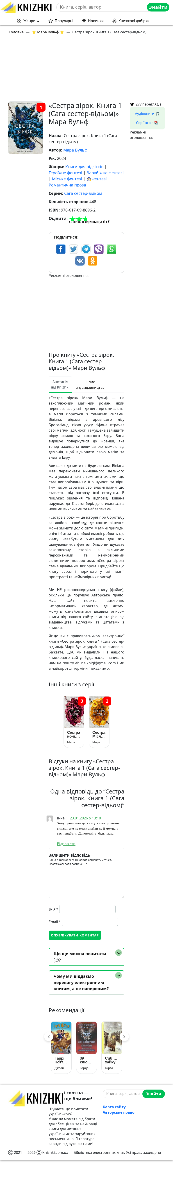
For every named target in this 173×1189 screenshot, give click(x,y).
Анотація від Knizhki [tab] (60, 384)
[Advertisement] (89, 69)
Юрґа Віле (111, 1068)
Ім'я (53, 909)
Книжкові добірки (134, 20)
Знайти (158, 7)
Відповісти (66, 843)
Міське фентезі (67, 179)
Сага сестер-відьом (83, 193)
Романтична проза (67, 185)
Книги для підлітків (84, 166)
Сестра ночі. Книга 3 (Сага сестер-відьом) (74, 734)
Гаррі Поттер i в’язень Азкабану (61, 1060)
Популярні (64, 20)
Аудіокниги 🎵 (147, 113)
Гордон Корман (86, 1068)
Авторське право (118, 1112)
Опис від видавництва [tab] (90, 384)
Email (55, 921)
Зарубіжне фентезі (105, 172)
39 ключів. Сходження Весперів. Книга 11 (86, 1060)
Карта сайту (114, 1106)
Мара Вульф (75, 150)
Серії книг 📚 (147, 122)
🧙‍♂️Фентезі (96, 179)
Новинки (96, 20)
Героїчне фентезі (65, 172)
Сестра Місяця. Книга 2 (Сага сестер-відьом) (99, 734)
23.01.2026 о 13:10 (85, 818)
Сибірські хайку (111, 1060)
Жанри (29, 20)
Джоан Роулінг (61, 1068)
